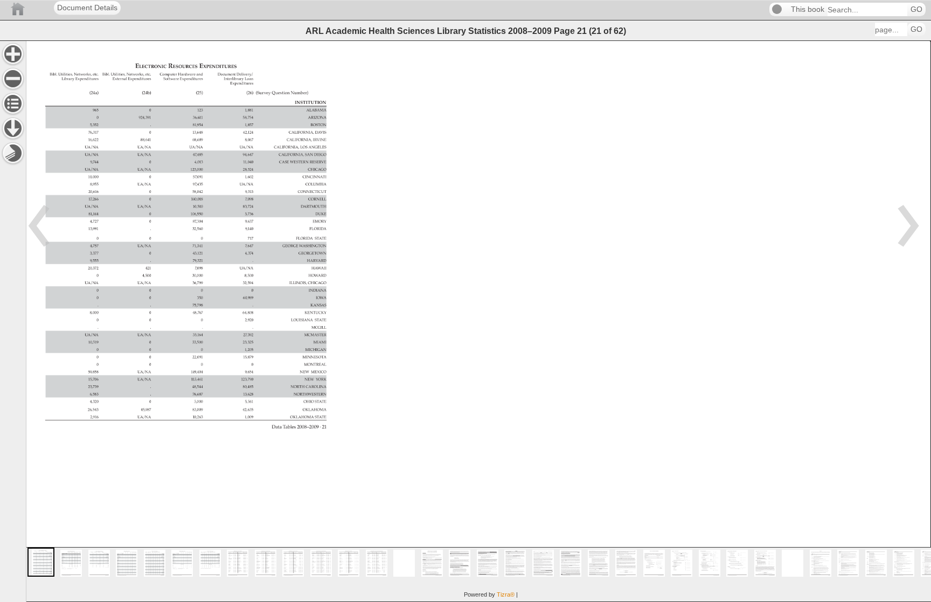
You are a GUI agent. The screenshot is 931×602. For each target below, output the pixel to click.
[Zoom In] (13, 54)
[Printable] (13, 153)
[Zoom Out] (13, 78)
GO (916, 9)
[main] (478, 321)
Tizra (506, 594)
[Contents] (13, 103)
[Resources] (13, 128)
